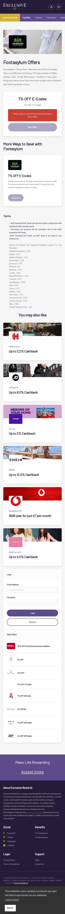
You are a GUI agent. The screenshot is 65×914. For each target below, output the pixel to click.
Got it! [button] (10, 908)
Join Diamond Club (10, 17)
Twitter (10, 837)
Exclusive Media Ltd (21, 883)
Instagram (11, 841)
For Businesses (41, 837)
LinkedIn (10, 845)
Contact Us (39, 864)
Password (11, 597)
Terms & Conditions (11, 864)
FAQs (37, 860)
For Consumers (41, 833)
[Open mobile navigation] (59, 7)
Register (32, 622)
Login (32, 613)
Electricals (51, 17)
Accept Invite (32, 771)
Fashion (38, 17)
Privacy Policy (9, 860)
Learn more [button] (12, 899)
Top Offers (26, 17)
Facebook (11, 833)
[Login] (51, 7)
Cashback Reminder (34, 812)
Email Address (13, 584)
